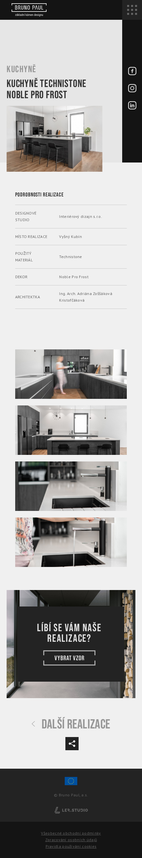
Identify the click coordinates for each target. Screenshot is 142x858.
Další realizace (76, 724)
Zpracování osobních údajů (71, 839)
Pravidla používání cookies (71, 846)
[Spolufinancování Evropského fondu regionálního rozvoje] (71, 784)
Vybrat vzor (69, 658)
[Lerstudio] (71, 809)
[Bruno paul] (29, 10)
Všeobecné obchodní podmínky (71, 833)
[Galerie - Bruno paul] (71, 374)
